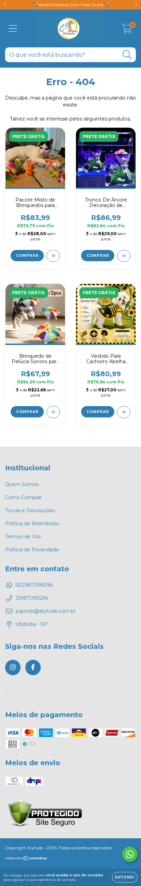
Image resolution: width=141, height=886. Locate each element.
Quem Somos (22, 484)
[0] (126, 30)
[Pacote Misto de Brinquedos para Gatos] (53, 256)
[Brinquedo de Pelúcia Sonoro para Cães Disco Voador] (53, 412)
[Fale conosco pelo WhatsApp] (130, 854)
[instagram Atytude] (13, 667)
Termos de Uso (23, 536)
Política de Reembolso (32, 523)
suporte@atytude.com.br (45, 611)
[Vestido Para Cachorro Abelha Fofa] (123, 412)
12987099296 (31, 598)
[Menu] (13, 29)
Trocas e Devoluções (30, 510)
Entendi (124, 877)
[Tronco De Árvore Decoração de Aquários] (123, 256)
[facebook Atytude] (33, 667)
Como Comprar (23, 497)
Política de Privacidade (32, 549)
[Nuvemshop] (26, 859)
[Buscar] (127, 55)
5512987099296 (34, 585)
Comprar (27, 255)
